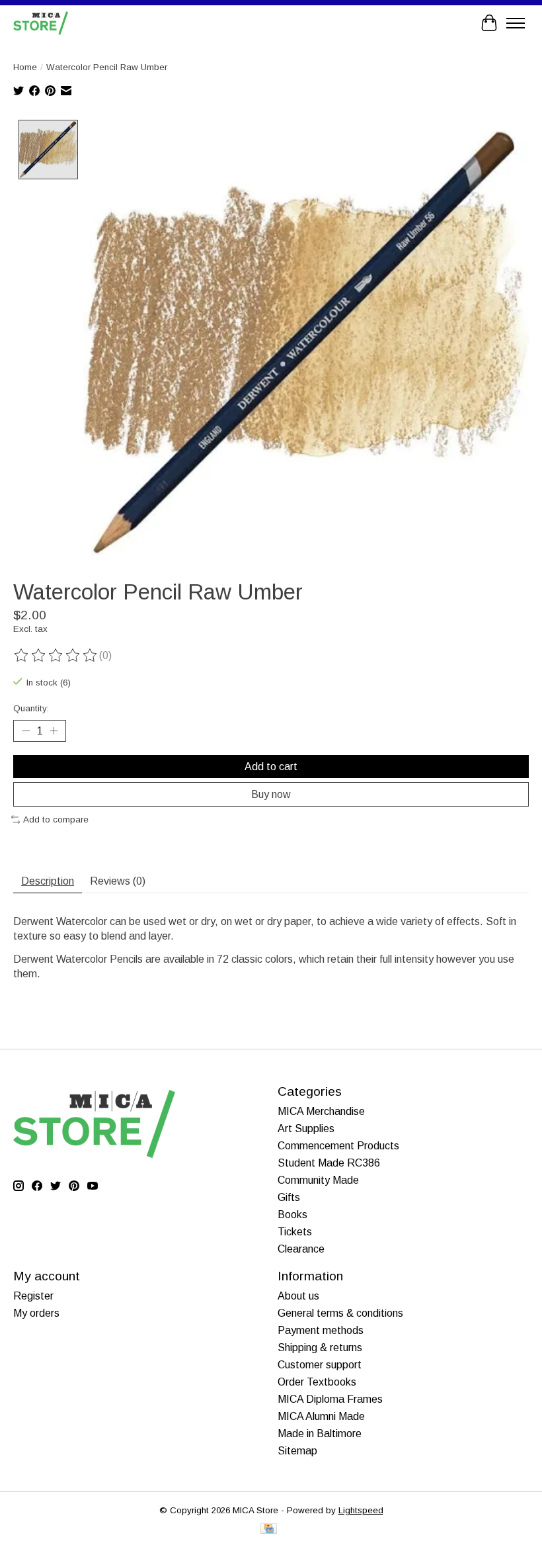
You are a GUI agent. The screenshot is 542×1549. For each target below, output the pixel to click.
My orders (36, 1313)
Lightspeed (360, 1510)
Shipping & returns (320, 1347)
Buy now (271, 794)
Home (25, 67)
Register (33, 1296)
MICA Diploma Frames (330, 1399)
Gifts (289, 1197)
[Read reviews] (56, 656)
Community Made (318, 1180)
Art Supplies (306, 1128)
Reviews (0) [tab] (117, 881)
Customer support (320, 1364)
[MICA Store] (40, 22)
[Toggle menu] (515, 23)
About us (298, 1296)
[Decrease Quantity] (25, 730)
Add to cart (271, 766)
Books (292, 1214)
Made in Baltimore (320, 1433)
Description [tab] (47, 881)
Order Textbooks (317, 1382)
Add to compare (56, 819)
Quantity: (31, 708)
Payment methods (321, 1330)
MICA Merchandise (321, 1111)
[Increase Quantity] (53, 730)
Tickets (295, 1231)
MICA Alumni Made (321, 1416)
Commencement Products (338, 1145)
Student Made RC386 (329, 1163)
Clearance (301, 1249)
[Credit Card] (268, 1529)
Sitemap (297, 1450)
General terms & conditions (340, 1313)
